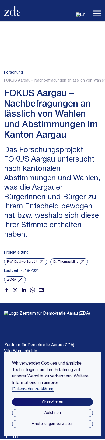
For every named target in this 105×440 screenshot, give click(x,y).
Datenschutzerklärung (33, 389)
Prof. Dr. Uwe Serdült (22, 261)
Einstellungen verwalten (53, 424)
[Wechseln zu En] (80, 14)
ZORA (11, 279)
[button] (97, 10)
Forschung (13, 72)
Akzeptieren (52, 402)
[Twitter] (15, 289)
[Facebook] (6, 289)
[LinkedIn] (24, 289)
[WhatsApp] (32, 289)
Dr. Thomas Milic (65, 261)
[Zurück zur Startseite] (12, 10)
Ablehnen (52, 413)
